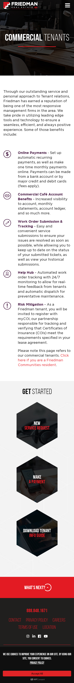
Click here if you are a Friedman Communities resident (43, 360)
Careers (59, 620)
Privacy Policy (37, 620)
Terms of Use (28, 627)
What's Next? (34, 587)
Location (49, 627)
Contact (15, 620)
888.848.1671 (37, 610)
